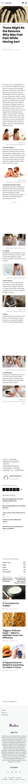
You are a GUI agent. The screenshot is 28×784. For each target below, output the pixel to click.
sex (12, 470)
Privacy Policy (4, 715)
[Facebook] (4, 489)
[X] (7, 489)
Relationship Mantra (16, 24)
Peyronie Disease (7, 468)
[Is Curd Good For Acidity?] (14, 592)
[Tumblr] (17, 489)
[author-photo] (4, 609)
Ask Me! (4, 601)
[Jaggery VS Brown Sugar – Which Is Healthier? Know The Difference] (14, 619)
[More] (21, 489)
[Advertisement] (14, 46)
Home (5, 777)
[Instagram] (12, 772)
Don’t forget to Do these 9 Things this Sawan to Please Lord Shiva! (20, 580)
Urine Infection (19, 470)
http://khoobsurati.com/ (14, 478)
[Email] (14, 489)
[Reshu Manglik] (3, 49)
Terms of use (5, 779)
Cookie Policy (18, 777)
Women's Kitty (6, 24)
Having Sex (6, 463)
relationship (6, 470)
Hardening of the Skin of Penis (11, 461)
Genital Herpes (13, 459)
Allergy (5, 459)
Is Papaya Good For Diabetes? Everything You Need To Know (13, 665)
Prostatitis (16, 468)
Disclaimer (11, 779)
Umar (6, 608)
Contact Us (4, 712)
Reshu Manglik (8, 49)
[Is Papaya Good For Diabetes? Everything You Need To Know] (14, 651)
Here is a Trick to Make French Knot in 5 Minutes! (8, 579)
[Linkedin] (10, 489)
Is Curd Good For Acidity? (11, 604)
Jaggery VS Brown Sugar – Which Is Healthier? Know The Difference (13, 634)
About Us (3, 710)
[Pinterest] (16, 772)
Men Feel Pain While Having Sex (11, 466)
